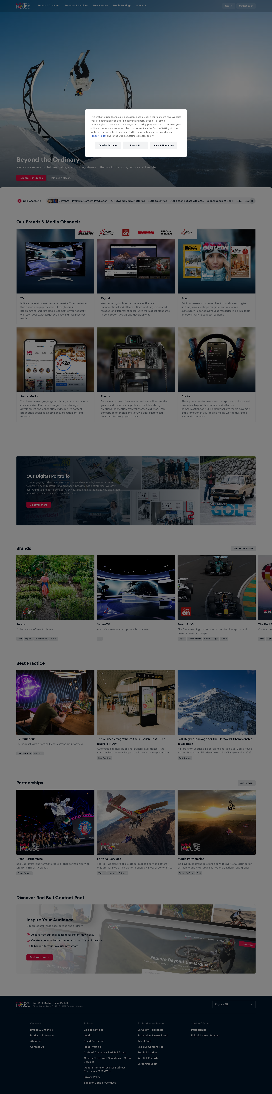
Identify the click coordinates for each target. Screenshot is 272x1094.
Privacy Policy (98, 135)
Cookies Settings (108, 145)
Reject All (135, 145)
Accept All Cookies (163, 145)
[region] (136, 133)
